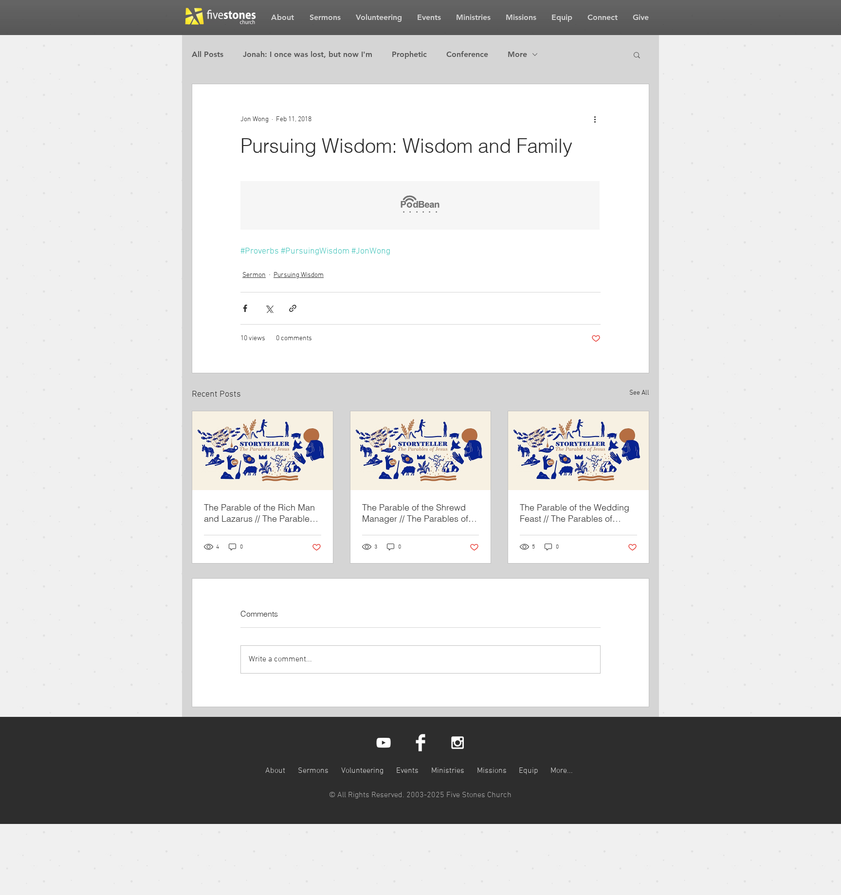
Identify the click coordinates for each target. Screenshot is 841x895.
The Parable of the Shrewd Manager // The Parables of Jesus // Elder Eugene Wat (415, 513)
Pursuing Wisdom (299, 275)
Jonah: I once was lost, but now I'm (307, 54)
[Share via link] (292, 308)
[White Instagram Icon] (457, 742)
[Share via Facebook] (245, 308)
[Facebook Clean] (420, 742)
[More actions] (595, 119)
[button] (636, 54)
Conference (467, 54)
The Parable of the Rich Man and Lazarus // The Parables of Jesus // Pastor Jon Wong (259, 513)
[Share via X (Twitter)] (269, 308)
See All (639, 393)
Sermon (254, 275)
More (517, 54)
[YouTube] (383, 742)
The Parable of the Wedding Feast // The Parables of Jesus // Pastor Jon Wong (574, 513)
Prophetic (409, 54)
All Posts (207, 54)
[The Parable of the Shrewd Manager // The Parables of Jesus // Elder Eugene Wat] (420, 450)
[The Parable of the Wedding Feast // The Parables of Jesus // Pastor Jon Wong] (578, 450)
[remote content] (420, 206)
